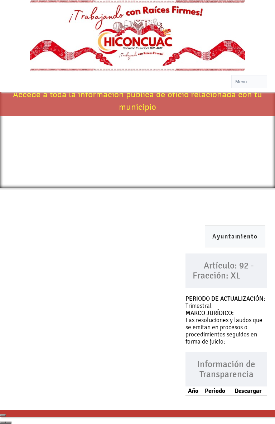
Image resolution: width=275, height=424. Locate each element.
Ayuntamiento (235, 236)
